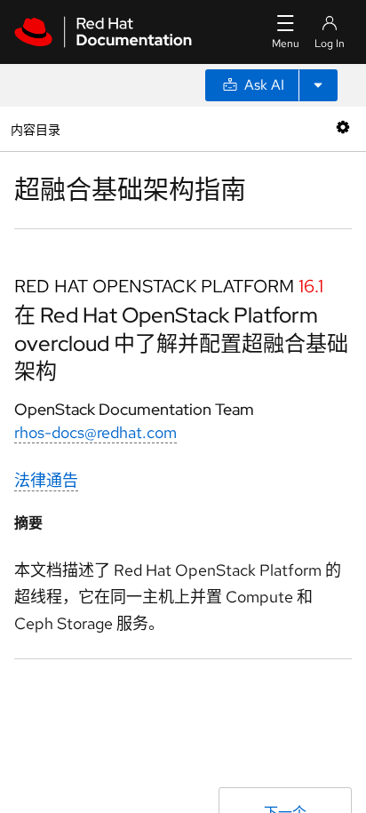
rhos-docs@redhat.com (95, 432)
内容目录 (35, 128)
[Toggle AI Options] (318, 85)
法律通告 (46, 480)
